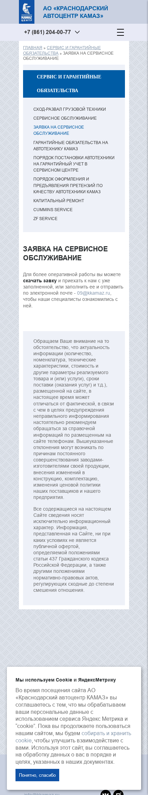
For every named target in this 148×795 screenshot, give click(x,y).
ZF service (45, 218)
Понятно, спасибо (37, 775)
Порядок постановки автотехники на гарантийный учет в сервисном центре (74, 164)
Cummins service (53, 209)
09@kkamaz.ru (93, 293)
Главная (32, 47)
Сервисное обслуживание (65, 118)
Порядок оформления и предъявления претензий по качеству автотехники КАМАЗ (68, 185)
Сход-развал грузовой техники (69, 109)
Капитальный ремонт (58, 200)
